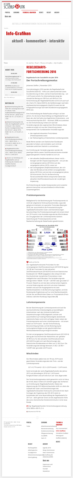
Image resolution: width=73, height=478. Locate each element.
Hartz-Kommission (48, 452)
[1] (57, 297)
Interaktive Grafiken (62, 433)
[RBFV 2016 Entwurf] (5, 148)
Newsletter (46, 471)
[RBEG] (5, 158)
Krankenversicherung (47, 431)
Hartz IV (43, 438)
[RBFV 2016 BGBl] (5, 137)
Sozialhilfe (44, 436)
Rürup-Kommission (49, 450)
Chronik (16, 12)
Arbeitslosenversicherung (47, 426)
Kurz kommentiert (61, 428)
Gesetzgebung (32, 457)
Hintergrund (59, 435)
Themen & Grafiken (29, 12)
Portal (7, 12)
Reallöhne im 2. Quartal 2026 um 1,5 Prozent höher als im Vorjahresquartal (13, 87)
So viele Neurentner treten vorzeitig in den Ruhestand (13, 78)
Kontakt (45, 469)
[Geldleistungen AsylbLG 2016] (5, 107)
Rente (41, 12)
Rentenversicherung (47, 428)
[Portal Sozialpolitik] (14, 6)
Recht (49, 12)
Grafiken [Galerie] (61, 438)
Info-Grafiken (60, 431)
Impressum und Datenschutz (47, 465)
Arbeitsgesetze (32, 450)
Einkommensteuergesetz (34, 455)
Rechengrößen (32, 448)
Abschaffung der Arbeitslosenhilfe (48, 456)
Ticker (28, 426)
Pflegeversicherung (47, 433)
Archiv (57, 12)
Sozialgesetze (32, 452)
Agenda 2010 (47, 448)
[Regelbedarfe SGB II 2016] (5, 122)
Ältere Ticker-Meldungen (9, 97)
